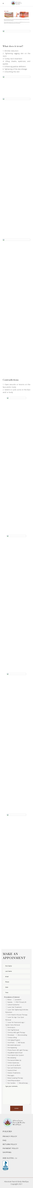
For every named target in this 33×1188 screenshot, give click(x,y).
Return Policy (10, 1144)
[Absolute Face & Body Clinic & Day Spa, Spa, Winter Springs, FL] (5, 1166)
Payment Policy (10, 1148)
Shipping (7, 1152)
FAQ (4, 1140)
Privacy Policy (10, 1136)
